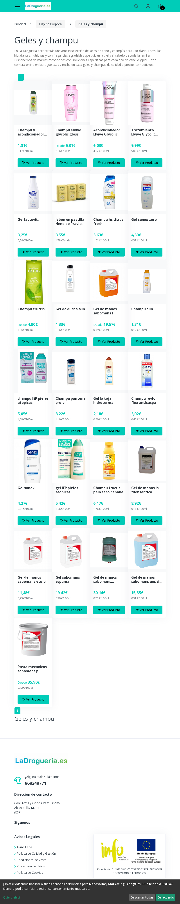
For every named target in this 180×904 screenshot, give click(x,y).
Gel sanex (26, 488)
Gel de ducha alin (70, 309)
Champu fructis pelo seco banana (108, 490)
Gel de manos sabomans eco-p (32, 579)
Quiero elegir (12, 897)
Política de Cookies (30, 872)
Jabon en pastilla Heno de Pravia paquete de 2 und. (71, 222)
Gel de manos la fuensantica (145, 490)
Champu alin (142, 309)
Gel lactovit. (28, 220)
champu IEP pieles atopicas (33, 400)
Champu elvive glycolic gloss (68, 132)
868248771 (35, 783)
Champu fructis (31, 309)
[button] (136, 5)
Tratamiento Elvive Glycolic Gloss (143, 132)
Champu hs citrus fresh (108, 222)
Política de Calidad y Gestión (36, 853)
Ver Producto (35, 162)
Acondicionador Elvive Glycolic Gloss (106, 132)
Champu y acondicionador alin (31, 132)
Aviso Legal (24, 847)
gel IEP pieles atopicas (67, 490)
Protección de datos (31, 866)
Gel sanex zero (144, 220)
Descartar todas (141, 897)
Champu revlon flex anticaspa (144, 400)
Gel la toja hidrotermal (103, 400)
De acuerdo (165, 897)
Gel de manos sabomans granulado (105, 579)
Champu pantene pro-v (71, 400)
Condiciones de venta (32, 860)
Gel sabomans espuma (68, 579)
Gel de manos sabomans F (105, 311)
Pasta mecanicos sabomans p (32, 669)
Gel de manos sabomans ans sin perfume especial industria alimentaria (146, 579)
